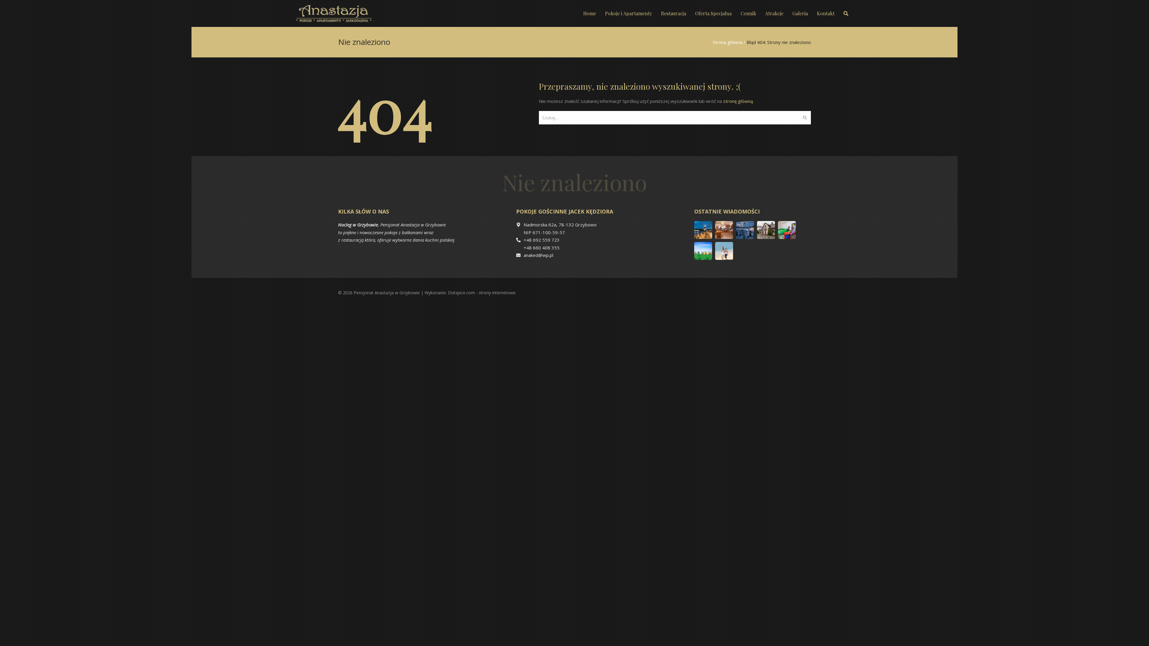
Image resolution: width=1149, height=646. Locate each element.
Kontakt (826, 13)
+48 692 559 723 (542, 240)
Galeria (800, 13)
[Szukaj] (805, 117)
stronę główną (738, 101)
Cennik (748, 13)
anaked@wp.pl (538, 255)
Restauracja (673, 13)
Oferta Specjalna (713, 13)
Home (589, 13)
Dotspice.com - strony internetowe (482, 292)
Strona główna (727, 42)
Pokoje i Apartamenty (628, 13)
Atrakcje (774, 13)
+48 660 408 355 (542, 248)
